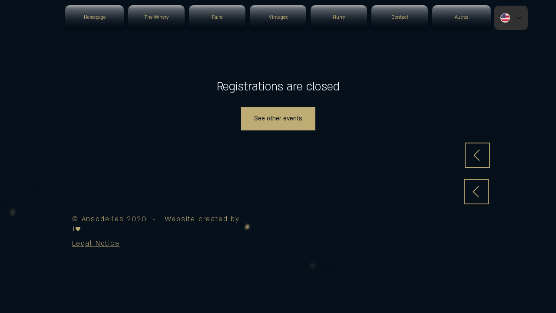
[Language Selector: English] (511, 18)
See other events (278, 118)
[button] (96, 243)
